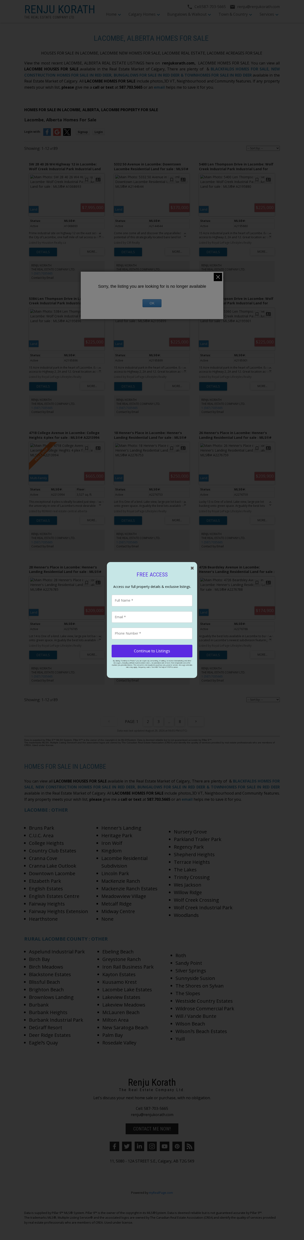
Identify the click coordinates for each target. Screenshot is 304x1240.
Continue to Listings (152, 651)
